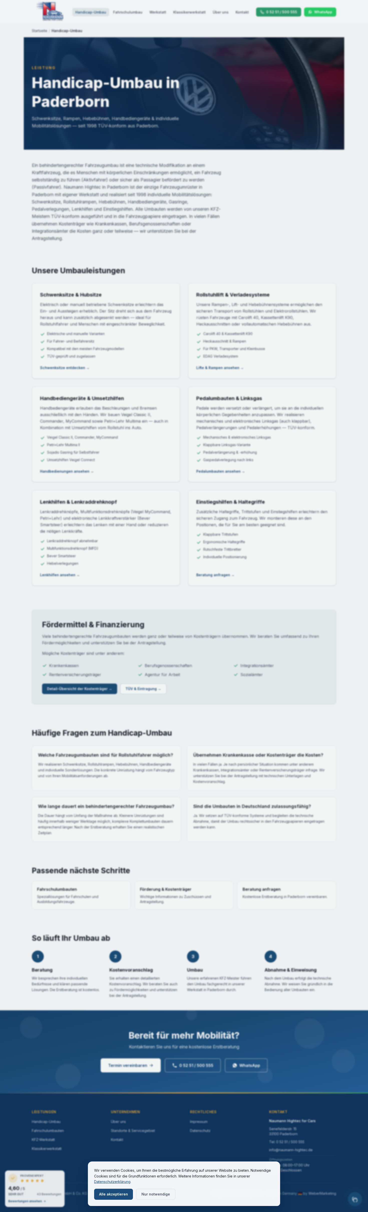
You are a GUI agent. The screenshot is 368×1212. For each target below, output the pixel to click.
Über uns (221, 12)
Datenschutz (200, 1130)
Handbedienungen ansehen (67, 471)
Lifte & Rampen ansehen (220, 368)
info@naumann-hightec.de (291, 1150)
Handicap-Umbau (90, 12)
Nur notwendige (155, 1194)
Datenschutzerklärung (112, 1181)
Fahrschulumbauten (48, 1130)
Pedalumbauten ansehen (220, 471)
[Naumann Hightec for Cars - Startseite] (50, 12)
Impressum (199, 1121)
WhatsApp (249, 1065)
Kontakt (242, 12)
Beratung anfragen (215, 575)
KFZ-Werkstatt (43, 1139)
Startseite (39, 31)
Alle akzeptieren (113, 1194)
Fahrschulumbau (127, 12)
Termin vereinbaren (127, 1065)
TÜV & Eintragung (143, 689)
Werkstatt (157, 12)
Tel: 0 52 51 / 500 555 (286, 1142)
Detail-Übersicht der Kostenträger (79, 689)
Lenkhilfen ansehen (60, 575)
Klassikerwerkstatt (189, 12)
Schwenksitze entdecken (65, 368)
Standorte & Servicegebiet (133, 1130)
